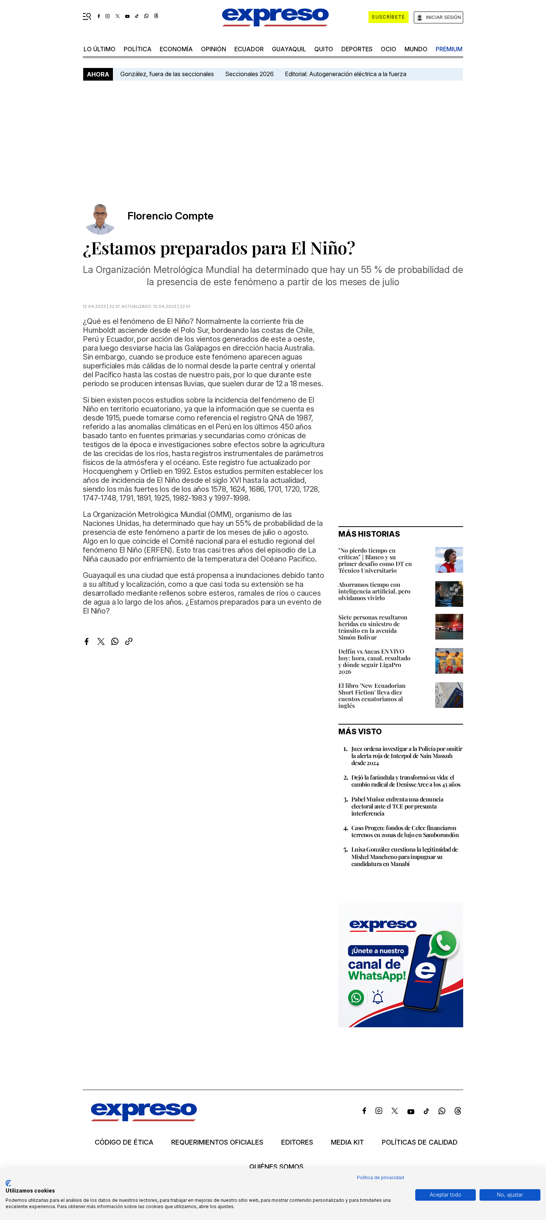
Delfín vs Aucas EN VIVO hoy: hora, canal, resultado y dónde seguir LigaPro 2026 (374, 661)
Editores (297, 1142)
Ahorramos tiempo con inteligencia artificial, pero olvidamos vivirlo (374, 591)
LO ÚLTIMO (100, 49)
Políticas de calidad (420, 1142)
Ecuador (249, 49)
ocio (388, 49)
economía (176, 49)
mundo (416, 49)
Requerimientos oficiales (217, 1142)
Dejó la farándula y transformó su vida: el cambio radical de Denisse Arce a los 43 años (406, 780)
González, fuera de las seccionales (167, 74)
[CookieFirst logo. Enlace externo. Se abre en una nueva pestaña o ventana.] (8, 1183)
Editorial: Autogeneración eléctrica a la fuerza (345, 74)
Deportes (357, 49)
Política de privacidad (380, 1177)
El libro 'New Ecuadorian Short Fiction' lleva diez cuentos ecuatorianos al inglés (372, 695)
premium (449, 49)
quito (323, 49)
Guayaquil (289, 49)
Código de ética (124, 1142)
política (138, 49)
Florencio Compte (170, 216)
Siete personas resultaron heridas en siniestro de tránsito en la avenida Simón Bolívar (372, 627)
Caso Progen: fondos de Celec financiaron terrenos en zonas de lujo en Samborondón (405, 831)
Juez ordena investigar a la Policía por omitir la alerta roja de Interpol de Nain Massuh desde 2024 (406, 756)
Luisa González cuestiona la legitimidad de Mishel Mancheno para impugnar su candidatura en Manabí (404, 856)
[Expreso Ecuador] (144, 1119)
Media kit (347, 1142)
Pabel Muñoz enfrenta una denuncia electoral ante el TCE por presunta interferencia (397, 806)
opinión (213, 49)
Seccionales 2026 (249, 74)
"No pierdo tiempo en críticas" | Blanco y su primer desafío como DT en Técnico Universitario (375, 560)
